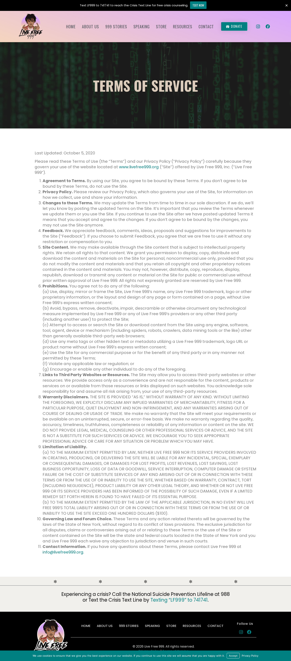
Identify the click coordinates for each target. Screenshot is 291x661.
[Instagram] (258, 26)
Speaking (141, 26)
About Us (90, 26)
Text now (198, 5)
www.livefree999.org (139, 167)
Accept (233, 655)
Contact (206, 26)
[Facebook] (267, 26)
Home (71, 26)
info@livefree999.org (63, 552)
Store (161, 26)
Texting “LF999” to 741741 (179, 600)
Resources (182, 26)
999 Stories (116, 26)
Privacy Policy (250, 655)
